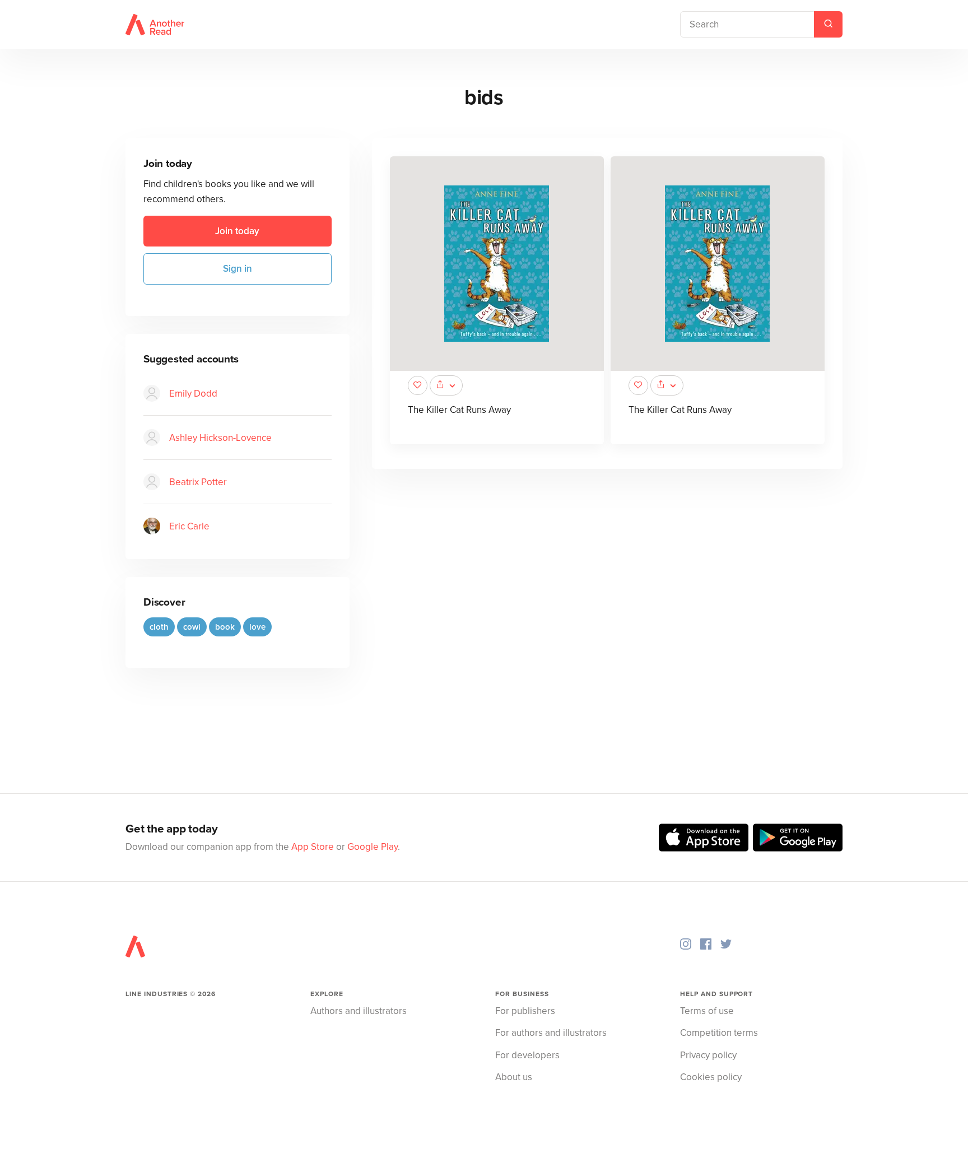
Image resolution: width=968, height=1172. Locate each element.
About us (513, 1077)
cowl (192, 627)
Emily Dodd (193, 393)
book (225, 627)
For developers (527, 1055)
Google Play (372, 847)
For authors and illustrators (551, 1033)
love (257, 627)
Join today (237, 231)
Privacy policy (708, 1055)
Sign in (237, 269)
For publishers (525, 1011)
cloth (159, 627)
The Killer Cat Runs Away (459, 410)
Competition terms (719, 1033)
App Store (312, 847)
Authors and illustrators (358, 1011)
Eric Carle (189, 526)
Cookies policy (711, 1077)
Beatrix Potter (198, 482)
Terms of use (707, 1011)
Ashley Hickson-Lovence (220, 438)
